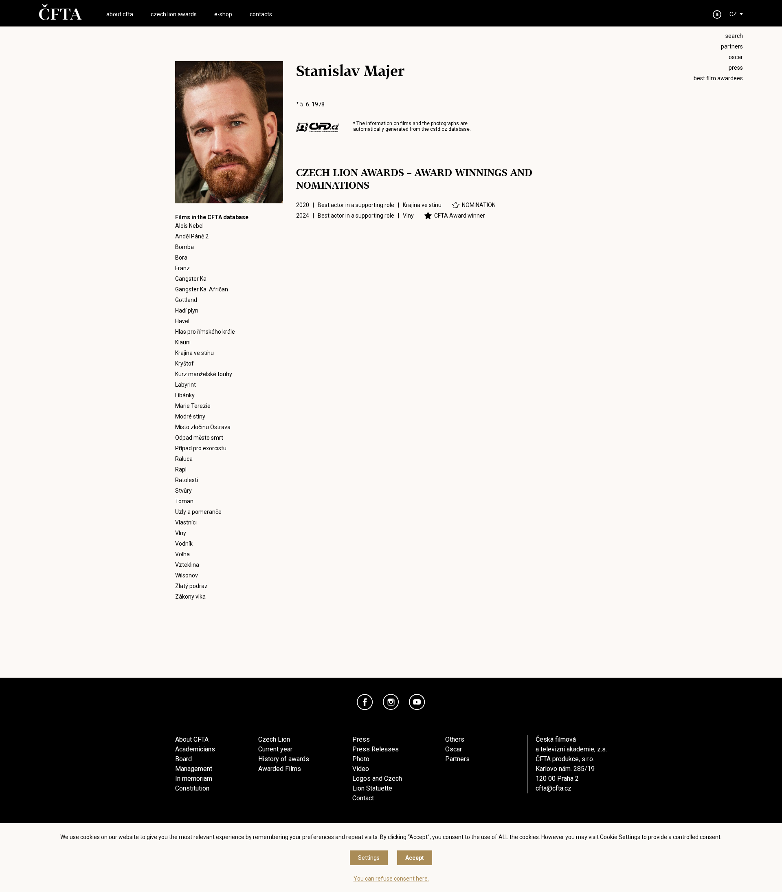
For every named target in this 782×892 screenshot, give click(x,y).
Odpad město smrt (199, 437)
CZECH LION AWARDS (174, 14)
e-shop (223, 14)
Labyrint (185, 384)
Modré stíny (190, 416)
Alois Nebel (189, 225)
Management (193, 769)
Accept (414, 858)
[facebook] (365, 702)
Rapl (181, 469)
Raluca (184, 459)
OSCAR (736, 57)
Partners (457, 759)
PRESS (736, 67)
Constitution (192, 788)
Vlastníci (186, 522)
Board (183, 759)
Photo (360, 759)
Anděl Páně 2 (192, 236)
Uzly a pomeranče (198, 512)
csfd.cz (438, 129)
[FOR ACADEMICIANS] (717, 14)
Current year (275, 749)
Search (734, 36)
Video (360, 769)
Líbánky (185, 395)
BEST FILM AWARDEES (718, 78)
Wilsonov (186, 575)
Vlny (180, 533)
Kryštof (184, 363)
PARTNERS (732, 46)
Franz (182, 268)
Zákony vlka (190, 596)
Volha (182, 554)
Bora (181, 257)
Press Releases (375, 749)
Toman (184, 501)
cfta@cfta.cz (553, 788)
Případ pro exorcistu (200, 448)
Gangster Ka (190, 278)
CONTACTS (261, 14)
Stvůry (183, 490)
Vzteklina (187, 565)
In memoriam (193, 778)
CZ (733, 14)
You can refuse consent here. (391, 878)
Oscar (453, 749)
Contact (363, 798)
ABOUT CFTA (119, 14)
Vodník (184, 543)
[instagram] (391, 702)
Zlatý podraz (191, 586)
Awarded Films (279, 769)
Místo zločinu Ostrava (203, 427)
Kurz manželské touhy (203, 374)
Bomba (184, 247)
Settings (369, 858)
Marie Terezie (193, 406)
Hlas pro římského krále (205, 331)
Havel (182, 321)
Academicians (195, 749)
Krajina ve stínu (194, 353)
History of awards (283, 759)
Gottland (186, 300)
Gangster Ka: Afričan (201, 289)
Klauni (183, 342)
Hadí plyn (186, 310)
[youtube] (417, 702)
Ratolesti (186, 480)
